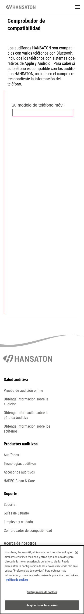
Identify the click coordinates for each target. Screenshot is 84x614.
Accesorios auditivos (19, 472)
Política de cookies (17, 579)
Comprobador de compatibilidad (28, 530)
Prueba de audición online (23, 390)
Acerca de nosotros (20, 543)
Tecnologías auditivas (20, 463)
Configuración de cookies (42, 592)
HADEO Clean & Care (19, 481)
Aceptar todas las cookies (42, 605)
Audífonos (11, 455)
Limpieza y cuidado (18, 522)
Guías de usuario (16, 513)
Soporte (9, 504)
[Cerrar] (76, 553)
